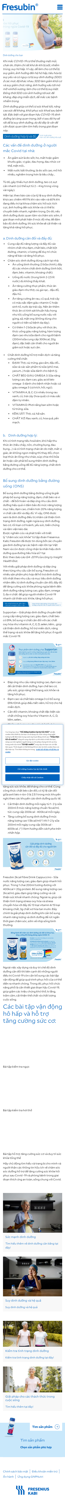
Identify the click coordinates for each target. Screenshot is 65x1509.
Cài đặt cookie (32, 760)
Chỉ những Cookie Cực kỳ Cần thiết (32, 769)
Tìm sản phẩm (42, 1427)
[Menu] (60, 7)
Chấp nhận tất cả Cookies (33, 777)
